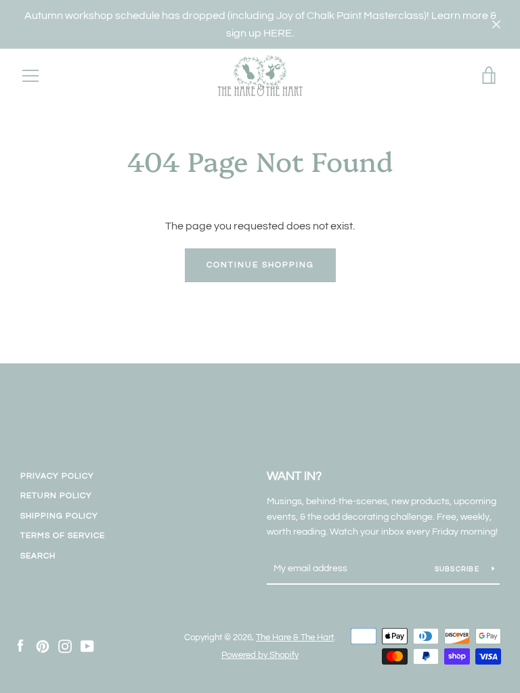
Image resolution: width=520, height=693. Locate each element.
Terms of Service (62, 535)
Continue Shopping (260, 265)
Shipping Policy (59, 516)
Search (38, 556)
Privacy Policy (57, 476)
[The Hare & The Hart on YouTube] (87, 645)
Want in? (294, 476)
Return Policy (56, 495)
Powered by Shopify (260, 655)
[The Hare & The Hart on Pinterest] (42, 645)
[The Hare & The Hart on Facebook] (20, 645)
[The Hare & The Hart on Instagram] (65, 645)
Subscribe (458, 569)
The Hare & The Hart (295, 637)
